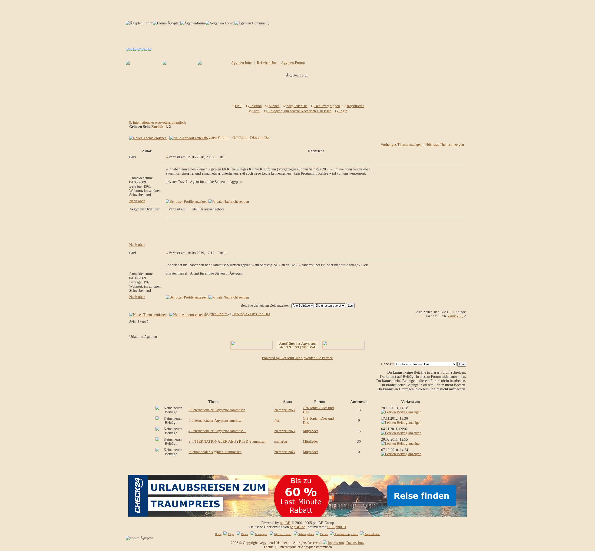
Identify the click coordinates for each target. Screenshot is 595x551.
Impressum (336, 543)
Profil (256, 111)
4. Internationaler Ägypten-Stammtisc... (217, 431)
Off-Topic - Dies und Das (251, 137)
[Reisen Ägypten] (135, 50)
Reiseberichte (267, 63)
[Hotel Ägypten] (143, 50)
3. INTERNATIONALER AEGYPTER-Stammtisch (227, 441)
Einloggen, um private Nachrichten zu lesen (299, 111)
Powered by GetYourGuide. (282, 358)
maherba (280, 441)
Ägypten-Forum (293, 63)
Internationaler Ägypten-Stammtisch (214, 452)
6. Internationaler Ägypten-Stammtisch (216, 410)
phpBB (285, 523)
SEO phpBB (336, 527)
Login (342, 111)
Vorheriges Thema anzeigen (401, 144)
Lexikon (255, 106)
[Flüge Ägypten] (139, 50)
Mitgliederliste (297, 106)
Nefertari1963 (284, 410)
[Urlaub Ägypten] (131, 50)
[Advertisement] (298, 92)
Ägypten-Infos (241, 63)
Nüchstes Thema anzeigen (444, 144)
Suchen (274, 106)
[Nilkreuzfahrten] (146, 50)
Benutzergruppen (327, 106)
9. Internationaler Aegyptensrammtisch (157, 122)
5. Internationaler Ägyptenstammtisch (215, 420)
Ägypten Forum (216, 137)
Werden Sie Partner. (318, 358)
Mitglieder (310, 431)
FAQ (238, 106)
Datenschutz (355, 543)
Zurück (157, 127)
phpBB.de (297, 527)
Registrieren (355, 106)
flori (277, 420)
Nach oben (137, 201)
